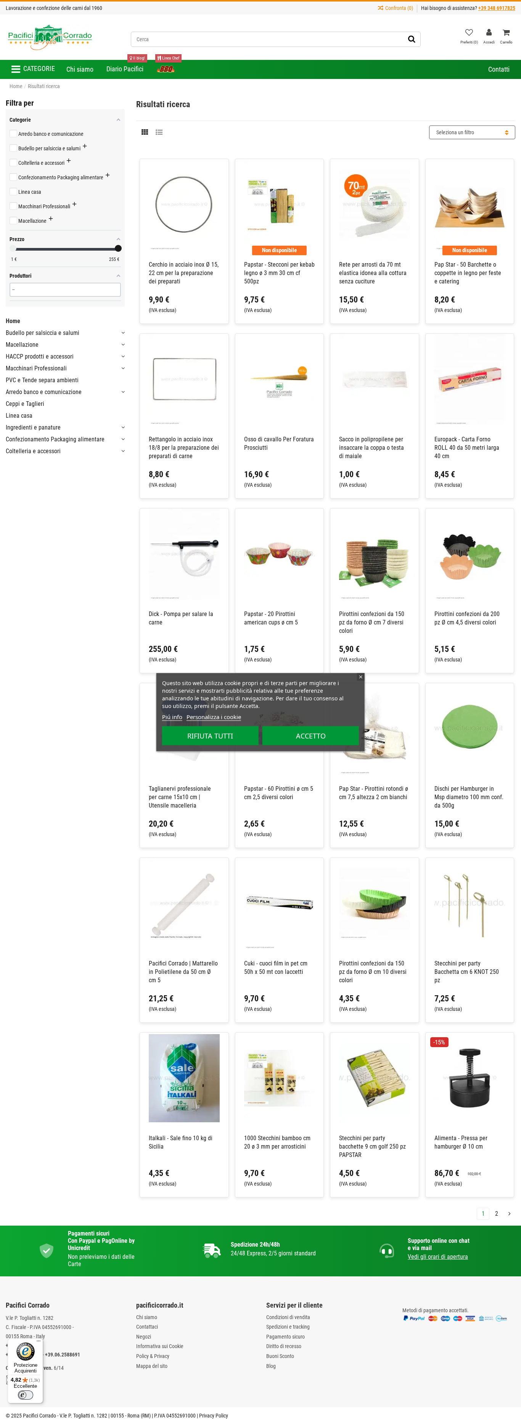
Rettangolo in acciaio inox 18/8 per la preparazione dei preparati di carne (184, 448)
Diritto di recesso (283, 1346)
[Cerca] (412, 39)
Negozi (143, 1337)
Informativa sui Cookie (159, 1346)
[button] (33, 69)
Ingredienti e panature (33, 427)
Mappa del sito (151, 1366)
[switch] (25, 1395)
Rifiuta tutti (210, 735)
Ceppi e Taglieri (25, 403)
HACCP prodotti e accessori (40, 356)
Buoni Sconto (280, 1356)
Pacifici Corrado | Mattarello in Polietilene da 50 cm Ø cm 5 (183, 972)
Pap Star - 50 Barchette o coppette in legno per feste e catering (467, 273)
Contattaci (147, 1327)
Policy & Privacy (152, 1356)
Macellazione (22, 344)
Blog (271, 1366)
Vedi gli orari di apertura (438, 1256)
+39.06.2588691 (62, 1355)
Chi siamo (146, 1317)
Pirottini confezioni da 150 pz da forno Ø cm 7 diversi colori (371, 622)
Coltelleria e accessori (33, 451)
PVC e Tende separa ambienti (42, 380)
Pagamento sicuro (285, 1337)
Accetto (311, 735)
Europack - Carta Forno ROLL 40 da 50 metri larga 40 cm (466, 448)
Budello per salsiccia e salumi (42, 332)
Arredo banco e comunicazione (44, 392)
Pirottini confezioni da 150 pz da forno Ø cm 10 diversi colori (373, 972)
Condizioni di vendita (288, 1317)
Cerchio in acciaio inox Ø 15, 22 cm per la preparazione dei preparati (184, 273)
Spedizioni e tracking (288, 1327)
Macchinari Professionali (36, 368)
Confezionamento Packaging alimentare (55, 439)
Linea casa (19, 415)
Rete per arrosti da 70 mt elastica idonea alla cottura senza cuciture (373, 273)
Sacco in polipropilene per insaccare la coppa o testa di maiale (371, 448)
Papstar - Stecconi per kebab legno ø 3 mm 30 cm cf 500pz (279, 273)
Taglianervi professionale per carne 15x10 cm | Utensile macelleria (180, 797)
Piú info (172, 716)
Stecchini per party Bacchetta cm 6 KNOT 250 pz (466, 972)
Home (13, 321)
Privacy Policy (213, 1416)
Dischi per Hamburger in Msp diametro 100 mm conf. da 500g (468, 797)
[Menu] (38, 1342)
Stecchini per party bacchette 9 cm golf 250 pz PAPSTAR (372, 1146)
